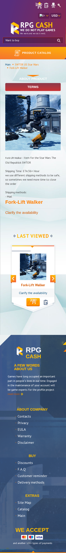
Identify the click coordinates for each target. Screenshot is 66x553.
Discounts (25, 462)
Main (8, 64)
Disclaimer (26, 442)
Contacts (24, 416)
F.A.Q (22, 469)
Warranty (24, 436)
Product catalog (36, 52)
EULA (22, 429)
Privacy (23, 423)
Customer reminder (32, 476)
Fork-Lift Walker (33, 285)
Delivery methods (31, 482)
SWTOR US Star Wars (27, 64)
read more (14, 394)
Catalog (23, 509)
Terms (33, 87)
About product (33, 79)
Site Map (24, 502)
